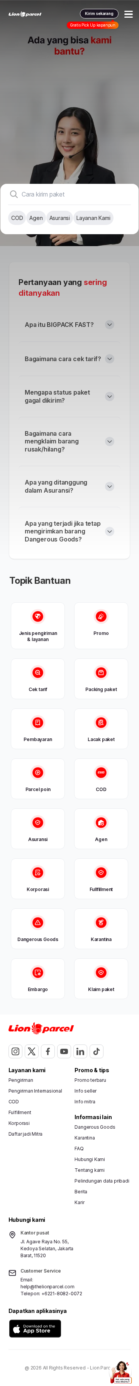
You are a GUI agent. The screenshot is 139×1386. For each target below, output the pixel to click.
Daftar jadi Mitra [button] (25, 1134)
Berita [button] (81, 1191)
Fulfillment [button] (19, 1112)
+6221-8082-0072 (61, 1293)
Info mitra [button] (85, 1101)
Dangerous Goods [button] (95, 1127)
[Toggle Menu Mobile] (128, 14)
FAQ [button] (79, 1148)
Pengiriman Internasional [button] (35, 1091)
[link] (25, 14)
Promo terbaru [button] (90, 1080)
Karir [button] (79, 1202)
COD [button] (13, 1101)
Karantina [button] (85, 1138)
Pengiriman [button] (20, 1080)
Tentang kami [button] (90, 1170)
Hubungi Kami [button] (90, 1159)
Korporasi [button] (19, 1123)
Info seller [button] (86, 1091)
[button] (35, 1328)
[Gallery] (69, 123)
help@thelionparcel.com (47, 1286)
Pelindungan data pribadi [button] (102, 1181)
